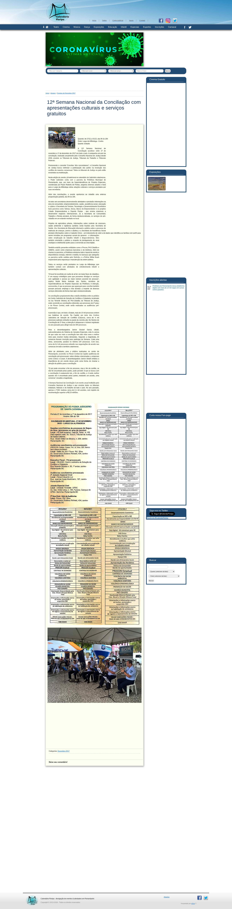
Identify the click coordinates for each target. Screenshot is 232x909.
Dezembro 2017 (64, 751)
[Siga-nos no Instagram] (169, 20)
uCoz (193, 903)
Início (47, 93)
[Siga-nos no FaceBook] (162, 20)
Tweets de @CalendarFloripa (157, 518)
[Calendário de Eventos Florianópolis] (32, 896)
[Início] (47, 28)
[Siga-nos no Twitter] (176, 20)
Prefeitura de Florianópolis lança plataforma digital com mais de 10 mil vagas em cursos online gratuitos (168, 288)
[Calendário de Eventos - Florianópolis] (58, 22)
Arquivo (53, 93)
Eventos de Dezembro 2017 (66, 93)
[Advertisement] (137, 9)
